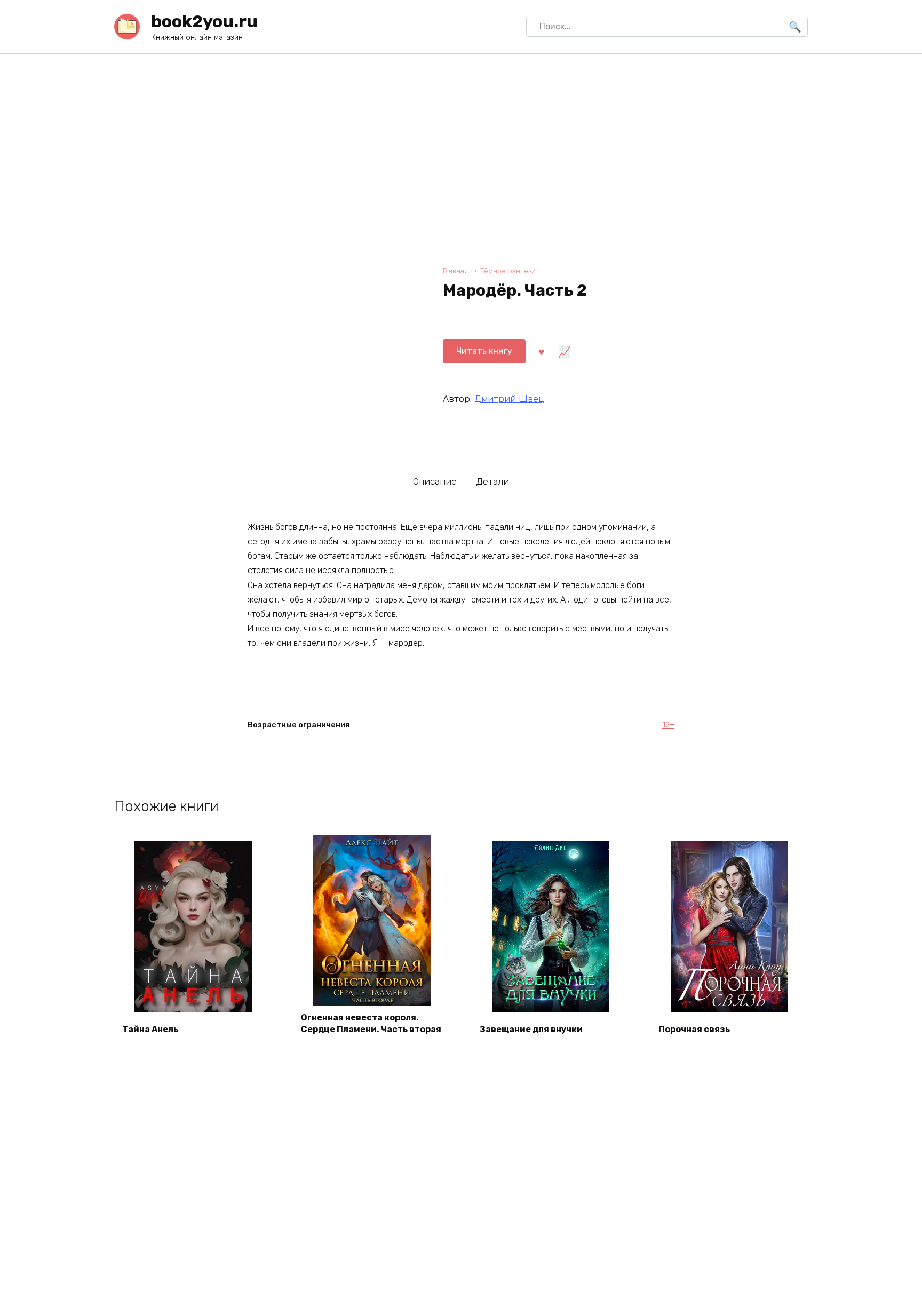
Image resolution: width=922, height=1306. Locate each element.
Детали (492, 481)
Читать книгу (484, 351)
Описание (435, 481)
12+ (668, 725)
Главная (455, 271)
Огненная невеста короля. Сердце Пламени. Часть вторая (371, 1023)
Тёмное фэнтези (508, 271)
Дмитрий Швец (509, 398)
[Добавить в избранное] (541, 351)
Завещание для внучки (531, 1029)
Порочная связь (694, 1029)
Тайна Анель (150, 1029)
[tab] (435, 481)
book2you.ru (204, 21)
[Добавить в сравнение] (564, 351)
